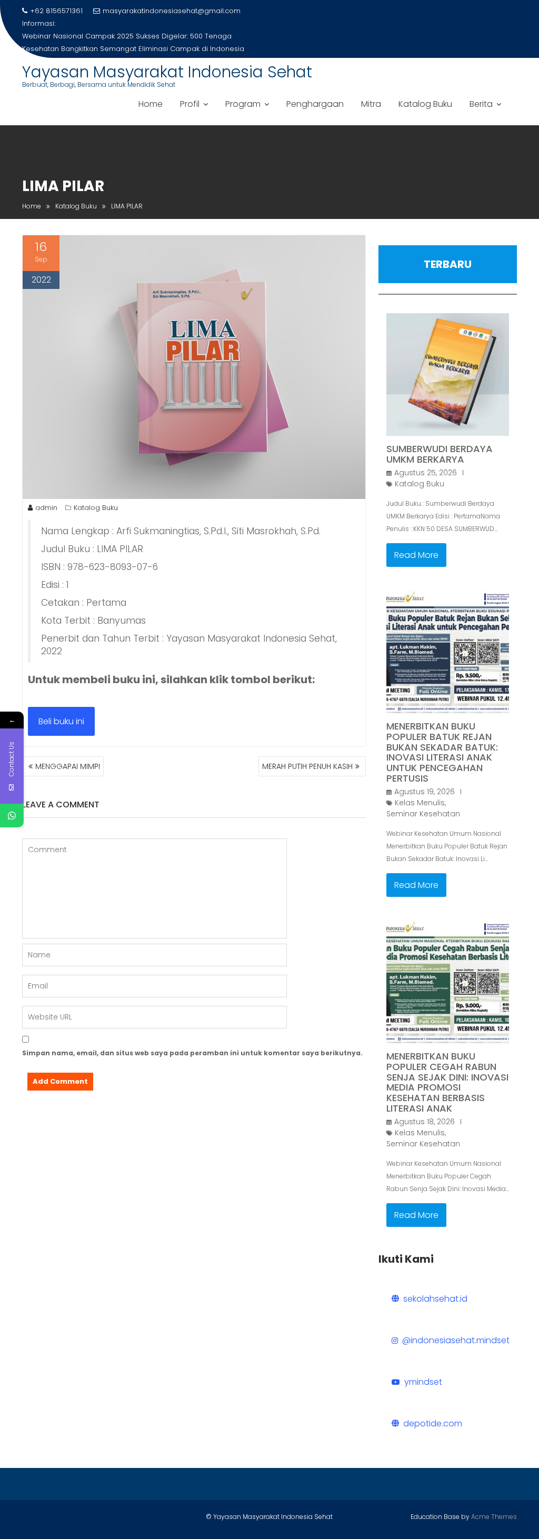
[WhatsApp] (12, 815)
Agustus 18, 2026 (424, 1121)
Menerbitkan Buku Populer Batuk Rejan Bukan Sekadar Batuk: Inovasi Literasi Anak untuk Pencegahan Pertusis (442, 752)
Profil (189, 104)
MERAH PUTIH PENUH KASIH (307, 766)
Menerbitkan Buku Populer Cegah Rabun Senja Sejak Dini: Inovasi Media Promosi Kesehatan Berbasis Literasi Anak (447, 1082)
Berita (481, 104)
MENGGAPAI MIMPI (67, 766)
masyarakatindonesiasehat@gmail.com (172, 11)
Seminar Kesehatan (423, 813)
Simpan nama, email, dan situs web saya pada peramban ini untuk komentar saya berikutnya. (192, 1052)
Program (243, 104)
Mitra (371, 104)
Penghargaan (315, 104)
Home (150, 104)
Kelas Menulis (420, 802)
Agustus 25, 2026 (425, 472)
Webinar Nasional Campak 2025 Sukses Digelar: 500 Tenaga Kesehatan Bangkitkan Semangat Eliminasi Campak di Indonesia (133, 42)
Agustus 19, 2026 (424, 791)
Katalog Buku (425, 104)
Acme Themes (494, 1516)
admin (46, 508)
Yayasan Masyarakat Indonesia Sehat (167, 72)
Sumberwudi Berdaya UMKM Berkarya (439, 454)
